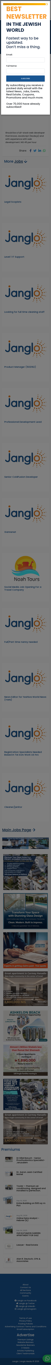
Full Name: (11, 65)
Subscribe (25, 78)
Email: (9, 54)
